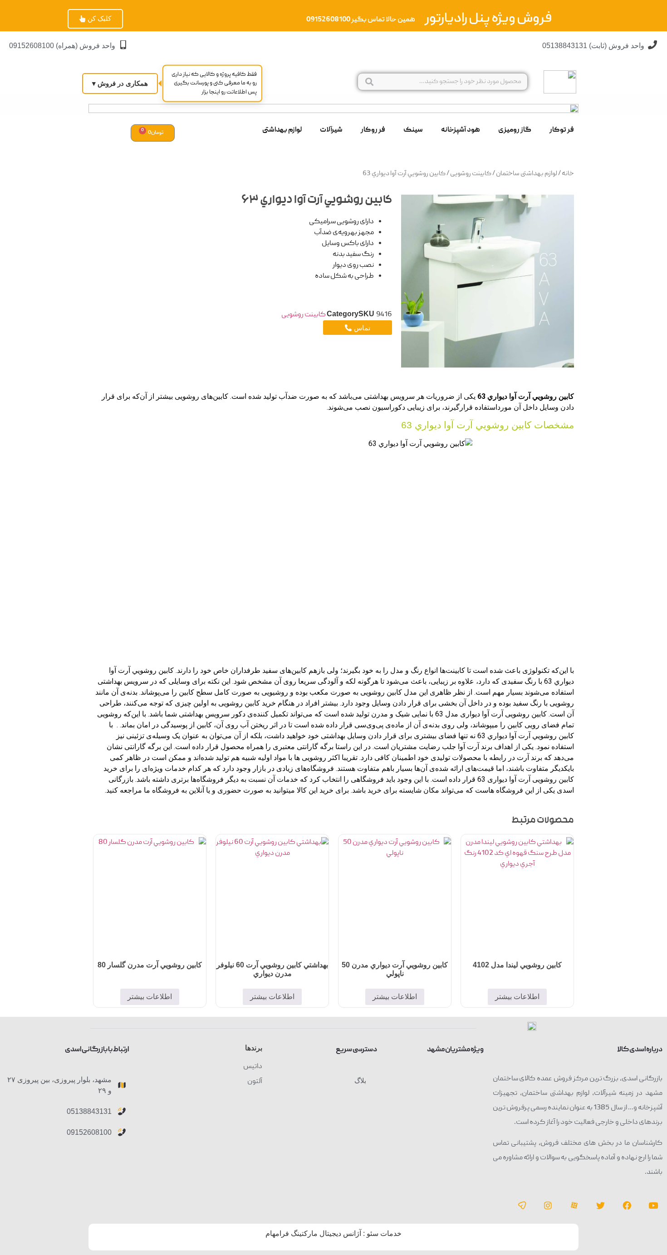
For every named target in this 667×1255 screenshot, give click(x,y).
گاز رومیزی (514, 130)
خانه (568, 173)
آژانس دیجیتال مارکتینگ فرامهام (313, 1233)
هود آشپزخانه (460, 130)
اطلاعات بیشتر (517, 996)
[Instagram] (548, 1205)
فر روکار (373, 130)
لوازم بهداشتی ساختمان (526, 173)
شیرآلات (331, 130)
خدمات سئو (384, 1233)
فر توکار (561, 130)
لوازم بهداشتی (282, 130)
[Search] (369, 82)
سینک (413, 130)
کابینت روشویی (470, 173)
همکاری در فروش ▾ (120, 83)
